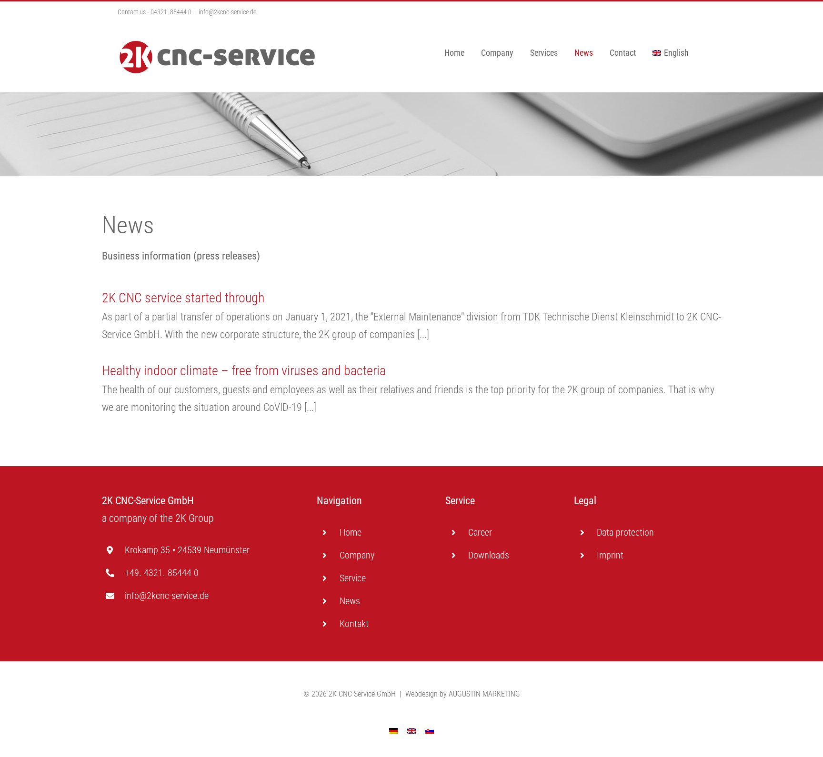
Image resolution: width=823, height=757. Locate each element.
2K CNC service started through (183, 298)
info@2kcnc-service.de (227, 12)
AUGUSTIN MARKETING (484, 693)
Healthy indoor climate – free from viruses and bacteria (244, 370)
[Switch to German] (393, 730)
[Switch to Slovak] (430, 730)
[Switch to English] (411, 730)
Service (353, 578)
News (350, 601)
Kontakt (354, 623)
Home (350, 532)
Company (357, 555)
